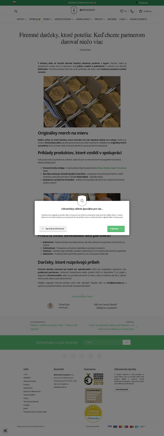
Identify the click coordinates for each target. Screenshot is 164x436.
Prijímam (114, 228)
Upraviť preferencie (55, 228)
